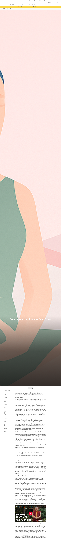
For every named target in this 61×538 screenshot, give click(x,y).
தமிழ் (5, 421)
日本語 (5, 407)
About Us (29, 2)
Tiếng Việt (5, 428)
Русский (5, 418)
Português (5, 417)
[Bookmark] (32, 388)
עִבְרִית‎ (5, 401)
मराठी (5, 411)
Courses (50, 0)
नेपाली (5, 414)
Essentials (12, 2)
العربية (5, 391)
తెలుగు (5, 422)
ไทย (4, 424)
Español (5, 397)
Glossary (41, 0)
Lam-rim (4, 4)
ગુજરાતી (5, 400)
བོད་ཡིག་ (5, 394)
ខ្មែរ (4, 408)
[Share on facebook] (29, 388)
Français (5, 398)
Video (46, 0)
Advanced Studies (23, 2)
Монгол (5, 410)
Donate (34, 2)
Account (56, 0)
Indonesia (5, 404)
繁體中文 (5, 431)
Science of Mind (9, 4)
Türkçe (5, 425)
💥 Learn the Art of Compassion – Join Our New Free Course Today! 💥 (30, 6)
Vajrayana (23, 4)
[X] (30, 388)
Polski (5, 415)
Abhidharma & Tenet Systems (16, 4)
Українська (6, 427)
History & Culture (34, 4)
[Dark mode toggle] (29, 1)
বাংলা (4, 393)
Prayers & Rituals (28, 4)
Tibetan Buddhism (17, 2)
